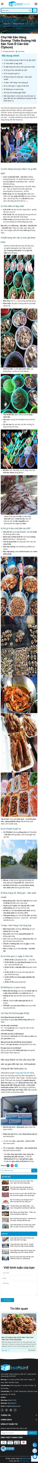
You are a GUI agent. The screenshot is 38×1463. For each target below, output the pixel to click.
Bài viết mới (6, 1177)
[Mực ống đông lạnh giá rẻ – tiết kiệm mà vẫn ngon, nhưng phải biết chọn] (5, 1220)
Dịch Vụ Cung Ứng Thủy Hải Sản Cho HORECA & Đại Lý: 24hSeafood (22, 1257)
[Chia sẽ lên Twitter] (16, 1165)
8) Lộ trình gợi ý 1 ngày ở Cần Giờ (16, 86)
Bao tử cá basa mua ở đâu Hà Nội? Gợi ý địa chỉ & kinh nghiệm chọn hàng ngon (23, 1194)
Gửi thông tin (7, 1300)
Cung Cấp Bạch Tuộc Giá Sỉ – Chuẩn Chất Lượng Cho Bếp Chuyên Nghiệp (22, 1245)
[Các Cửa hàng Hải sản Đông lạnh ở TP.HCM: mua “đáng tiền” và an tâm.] (5, 1188)
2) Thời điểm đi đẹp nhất (13, 63)
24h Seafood (24, 1461)
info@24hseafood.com (13, 1406)
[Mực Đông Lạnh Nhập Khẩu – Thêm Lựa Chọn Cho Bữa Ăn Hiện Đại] (5, 1213)
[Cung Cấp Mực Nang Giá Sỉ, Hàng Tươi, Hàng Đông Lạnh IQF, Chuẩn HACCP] (5, 1251)
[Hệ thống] (36, 4)
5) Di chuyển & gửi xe (12, 73)
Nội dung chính (10, 55)
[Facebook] (2, 1410)
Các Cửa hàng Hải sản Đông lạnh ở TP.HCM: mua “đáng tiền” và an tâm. (22, 1188)
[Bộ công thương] (7, 1448)
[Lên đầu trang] (35, 1439)
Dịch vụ (5, 1234)
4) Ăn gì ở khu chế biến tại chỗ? (15, 70)
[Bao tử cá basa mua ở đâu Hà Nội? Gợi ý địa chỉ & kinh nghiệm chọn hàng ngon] (5, 1194)
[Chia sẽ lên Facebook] (8, 1165)
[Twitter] (6, 1410)
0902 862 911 (12, 1403)
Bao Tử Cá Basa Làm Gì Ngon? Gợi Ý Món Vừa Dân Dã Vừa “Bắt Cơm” (22, 1200)
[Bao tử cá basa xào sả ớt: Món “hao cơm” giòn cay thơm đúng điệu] (5, 1182)
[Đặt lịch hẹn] (35, 10)
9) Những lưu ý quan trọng (13, 89)
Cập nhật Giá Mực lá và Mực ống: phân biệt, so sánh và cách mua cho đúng (22, 1225)
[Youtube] (10, 1410)
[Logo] (19, 4)
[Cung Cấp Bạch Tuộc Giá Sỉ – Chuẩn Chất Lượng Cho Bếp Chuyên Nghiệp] (5, 1245)
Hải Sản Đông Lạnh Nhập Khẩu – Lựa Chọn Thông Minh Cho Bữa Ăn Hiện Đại (22, 1207)
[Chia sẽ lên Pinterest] (12, 1165)
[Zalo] (34, 1445)
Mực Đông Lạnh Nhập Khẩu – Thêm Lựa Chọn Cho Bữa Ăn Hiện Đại (23, 1213)
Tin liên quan (19, 1308)
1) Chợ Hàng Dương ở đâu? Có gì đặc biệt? (20, 60)
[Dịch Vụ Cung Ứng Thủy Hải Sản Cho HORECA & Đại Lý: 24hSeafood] (5, 1258)
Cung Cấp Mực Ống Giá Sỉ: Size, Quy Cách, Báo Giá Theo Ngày (22, 1239)
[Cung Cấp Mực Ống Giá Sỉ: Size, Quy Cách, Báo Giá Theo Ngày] (5, 1239)
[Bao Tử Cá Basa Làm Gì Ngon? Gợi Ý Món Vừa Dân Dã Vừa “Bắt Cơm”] (5, 1201)
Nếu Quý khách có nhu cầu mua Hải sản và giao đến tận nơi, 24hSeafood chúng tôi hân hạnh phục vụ (20, 98)
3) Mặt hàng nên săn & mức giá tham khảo (19, 67)
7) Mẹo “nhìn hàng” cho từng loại (16, 83)
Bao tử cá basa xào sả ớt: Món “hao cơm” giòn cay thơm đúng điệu (21, 1182)
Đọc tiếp (5, 1350)
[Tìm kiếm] (30, 10)
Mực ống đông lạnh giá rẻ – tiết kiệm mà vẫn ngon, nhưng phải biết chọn (23, 1219)
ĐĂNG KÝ (32, 1433)
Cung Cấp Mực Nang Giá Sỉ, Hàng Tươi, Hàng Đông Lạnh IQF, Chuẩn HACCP (22, 1251)
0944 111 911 (12, 1400)
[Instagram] (15, 1410)
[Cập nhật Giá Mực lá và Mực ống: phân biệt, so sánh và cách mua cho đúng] (5, 1226)
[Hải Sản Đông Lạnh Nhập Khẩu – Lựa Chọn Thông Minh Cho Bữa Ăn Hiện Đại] (5, 1207)
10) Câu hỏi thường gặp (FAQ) (15, 93)
